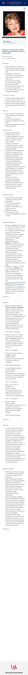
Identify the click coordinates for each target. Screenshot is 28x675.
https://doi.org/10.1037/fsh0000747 (15, 282)
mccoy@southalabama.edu (9, 42)
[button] (24, 3)
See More (6, 296)
